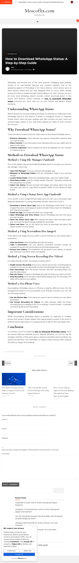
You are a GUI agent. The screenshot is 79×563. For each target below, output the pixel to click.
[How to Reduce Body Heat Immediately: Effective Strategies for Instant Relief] (6, 363)
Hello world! (43, 545)
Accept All (19, 554)
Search (58, 490)
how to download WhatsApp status (14, 351)
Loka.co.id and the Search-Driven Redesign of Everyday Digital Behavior (38, 390)
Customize (11, 551)
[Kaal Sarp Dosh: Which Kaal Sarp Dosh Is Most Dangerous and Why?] (72, 363)
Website (5, 438)
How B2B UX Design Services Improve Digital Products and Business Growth (13, 390)
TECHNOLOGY (12, 54)
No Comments (39, 356)
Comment (6, 454)
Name (5, 419)
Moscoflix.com (39, 10)
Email (4, 429)
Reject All (27, 551)
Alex (12, 67)
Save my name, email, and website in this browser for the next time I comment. (30, 450)
